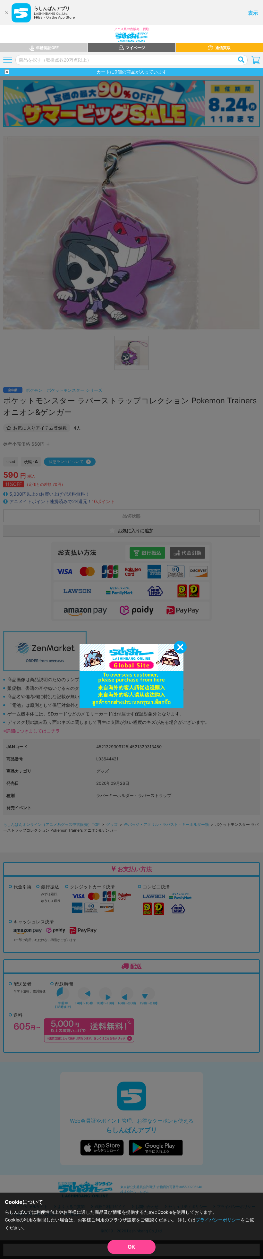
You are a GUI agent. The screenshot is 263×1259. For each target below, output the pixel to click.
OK (131, 1247)
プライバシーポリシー (218, 1219)
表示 (253, 13)
